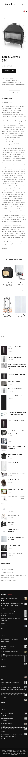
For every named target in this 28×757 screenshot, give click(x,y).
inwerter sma (13, 82)
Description (15, 92)
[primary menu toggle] (2, 12)
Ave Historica (14, 4)
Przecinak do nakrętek (7, 572)
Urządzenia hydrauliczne (7, 567)
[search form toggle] (26, 11)
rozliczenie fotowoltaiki (19, 84)
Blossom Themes (10, 753)
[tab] (14, 92)
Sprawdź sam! (9, 70)
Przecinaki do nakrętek (7, 569)
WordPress (14, 754)
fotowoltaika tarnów (10, 80)
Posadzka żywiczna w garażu (8, 580)
